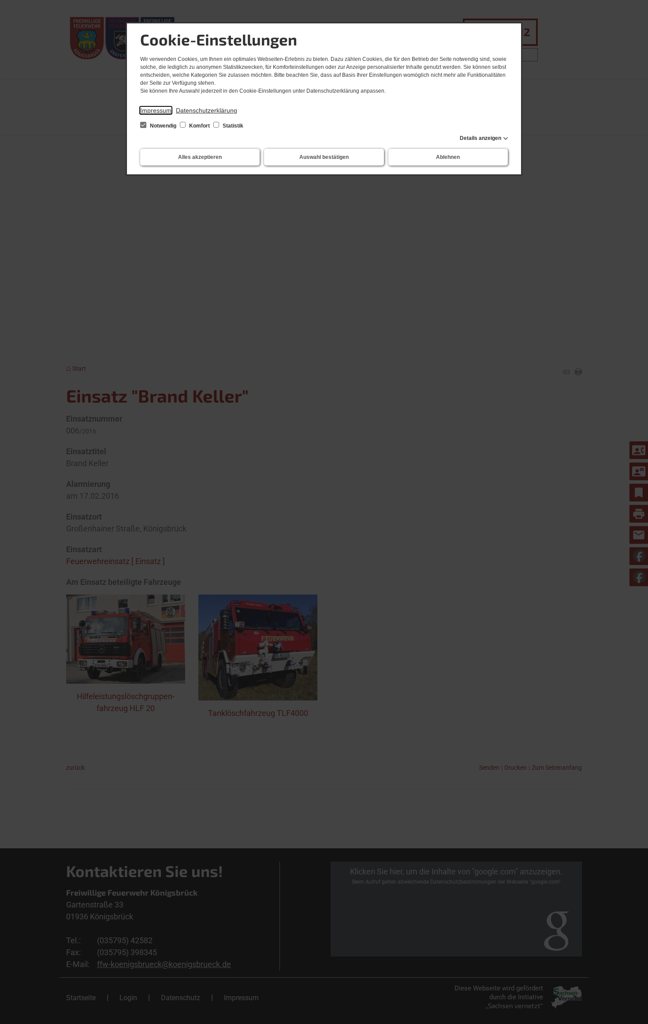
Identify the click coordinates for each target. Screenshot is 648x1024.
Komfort (199, 126)
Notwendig (163, 126)
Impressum (155, 110)
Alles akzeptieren (200, 157)
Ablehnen (448, 157)
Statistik (232, 126)
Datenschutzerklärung (206, 110)
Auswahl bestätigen (324, 157)
